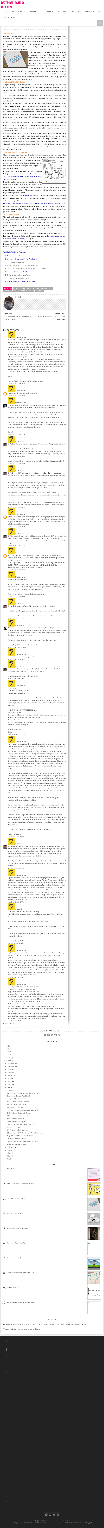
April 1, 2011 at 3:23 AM (16, 618)
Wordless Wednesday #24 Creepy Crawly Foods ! (23, 1110)
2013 (7, 1055)
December (11, 1063)
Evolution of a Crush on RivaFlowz (18, 275)
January (10, 1150)
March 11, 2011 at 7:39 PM (16, 507)
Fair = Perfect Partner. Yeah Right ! (18, 1096)
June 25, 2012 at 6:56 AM (16, 943)
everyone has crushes (33, 288)
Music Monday (48, 11)
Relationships (76, 11)
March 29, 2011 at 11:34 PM (17, 570)
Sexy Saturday (9, 17)
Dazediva (18, 441)
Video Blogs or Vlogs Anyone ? (16, 1258)
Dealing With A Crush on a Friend (18, 278)
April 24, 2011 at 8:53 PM (16, 678)
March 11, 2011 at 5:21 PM (16, 383)
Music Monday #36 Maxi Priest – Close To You (22, 1093)
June (9, 1081)
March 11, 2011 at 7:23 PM (16, 434)
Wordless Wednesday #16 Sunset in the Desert (20, 1302)
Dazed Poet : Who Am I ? (14, 1213)
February (11, 1147)
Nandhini (18, 577)
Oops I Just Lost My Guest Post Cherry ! (20, 1136)
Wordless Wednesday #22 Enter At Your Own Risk (23, 1141)
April (9, 1087)
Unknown (18, 391)
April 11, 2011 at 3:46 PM (16, 659)
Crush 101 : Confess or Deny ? (17, 1144)
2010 (7, 1153)
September (11, 1072)
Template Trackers (32, 1523)
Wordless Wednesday (93, 11)
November (11, 1066)
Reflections (61, 11)
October (10, 1069)
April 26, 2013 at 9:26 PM (16, 977)
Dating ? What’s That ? (13, 1169)
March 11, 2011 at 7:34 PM (16, 463)
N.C (16, 553)
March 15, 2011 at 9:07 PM (16, 526)
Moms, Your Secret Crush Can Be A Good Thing (22, 265)
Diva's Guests (33, 11)
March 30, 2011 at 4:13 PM (16, 596)
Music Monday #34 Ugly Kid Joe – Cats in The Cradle (25, 1133)
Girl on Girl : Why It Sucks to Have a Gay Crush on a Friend (26, 268)
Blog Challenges (18, 11)
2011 (7, 1061)
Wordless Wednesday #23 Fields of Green (20, 1124)
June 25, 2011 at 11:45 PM (16, 734)
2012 (7, 1058)
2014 (7, 1052)
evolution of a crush (46, 288)
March (10, 1090)
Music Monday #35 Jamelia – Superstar (20, 1116)
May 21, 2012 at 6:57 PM (16, 868)
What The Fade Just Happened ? (17, 1121)
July (9, 1078)
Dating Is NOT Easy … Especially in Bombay (20, 1184)
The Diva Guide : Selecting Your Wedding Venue (21, 1273)
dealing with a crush (19, 288)
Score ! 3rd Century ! (14, 1127)
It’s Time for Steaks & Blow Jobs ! (18, 1130)
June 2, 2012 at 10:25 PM (16, 902)
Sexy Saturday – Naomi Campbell (18, 1101)
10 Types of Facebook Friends (17, 1099)
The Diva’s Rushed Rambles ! (17, 1138)
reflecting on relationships (26, 291)
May (9, 1084)
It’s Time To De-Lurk (13, 1287)
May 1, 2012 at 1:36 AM (16, 836)
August (10, 1075)
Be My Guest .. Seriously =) (16, 1107)
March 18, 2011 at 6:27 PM (16, 546)
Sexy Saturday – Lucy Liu (15, 1119)
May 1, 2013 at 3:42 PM (15, 1021)
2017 (7, 1046)
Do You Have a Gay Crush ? (16, 262)
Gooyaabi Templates (64, 1523)
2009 (7, 1156)
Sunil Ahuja (19, 403)
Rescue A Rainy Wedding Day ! (17, 1104)
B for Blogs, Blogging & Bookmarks (17, 1228)
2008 (7, 1159)
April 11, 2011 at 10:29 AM (17, 647)
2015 (7, 1049)
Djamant (18, 625)
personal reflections (10, 291)
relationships (39, 291)
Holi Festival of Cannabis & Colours (19, 1113)
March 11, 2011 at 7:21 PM (16, 395)
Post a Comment (8, 1023)
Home (6, 11)
